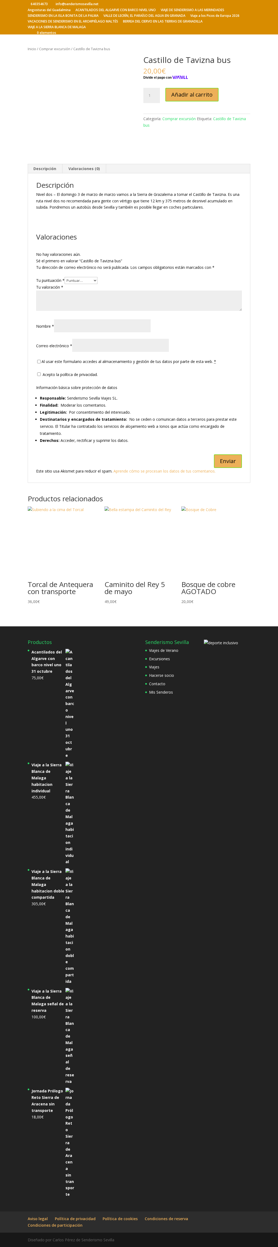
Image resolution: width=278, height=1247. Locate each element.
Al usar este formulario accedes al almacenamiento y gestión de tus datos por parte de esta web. (129, 361)
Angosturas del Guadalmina (49, 10)
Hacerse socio (161, 675)
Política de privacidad (75, 1218)
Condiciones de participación (55, 1225)
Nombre (45, 326)
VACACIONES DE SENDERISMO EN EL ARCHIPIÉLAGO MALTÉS (73, 22)
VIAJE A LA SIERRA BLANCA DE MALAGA (57, 27)
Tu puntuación (50, 280)
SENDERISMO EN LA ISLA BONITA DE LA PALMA (63, 16)
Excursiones (159, 658)
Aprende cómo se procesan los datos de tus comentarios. (164, 471)
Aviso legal (38, 1218)
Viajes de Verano (163, 650)
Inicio (32, 48)
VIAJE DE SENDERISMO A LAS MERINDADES (192, 10)
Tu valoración (49, 287)
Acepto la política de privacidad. (70, 374)
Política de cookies (120, 1218)
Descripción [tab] (44, 168)
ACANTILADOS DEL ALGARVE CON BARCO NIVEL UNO (115, 10)
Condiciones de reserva (166, 1218)
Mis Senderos (161, 692)
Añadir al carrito (192, 94)
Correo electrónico (54, 345)
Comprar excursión (54, 48)
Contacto (157, 683)
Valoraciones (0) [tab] (84, 168)
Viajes (154, 666)
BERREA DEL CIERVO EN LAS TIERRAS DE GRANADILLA (163, 22)
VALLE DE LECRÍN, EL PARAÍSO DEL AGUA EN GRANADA (144, 16)
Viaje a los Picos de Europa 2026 (214, 16)
